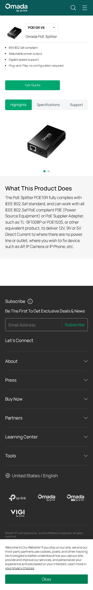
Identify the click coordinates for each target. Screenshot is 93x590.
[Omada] (46, 497)
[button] (73, 8)
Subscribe (74, 325)
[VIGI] (17, 513)
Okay (46, 579)
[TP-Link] (17, 497)
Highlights (18, 104)
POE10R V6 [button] (36, 27)
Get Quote (32, 85)
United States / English (35, 476)
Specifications (48, 104)
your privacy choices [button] (19, 568)
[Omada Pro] (75, 497)
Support (76, 104)
